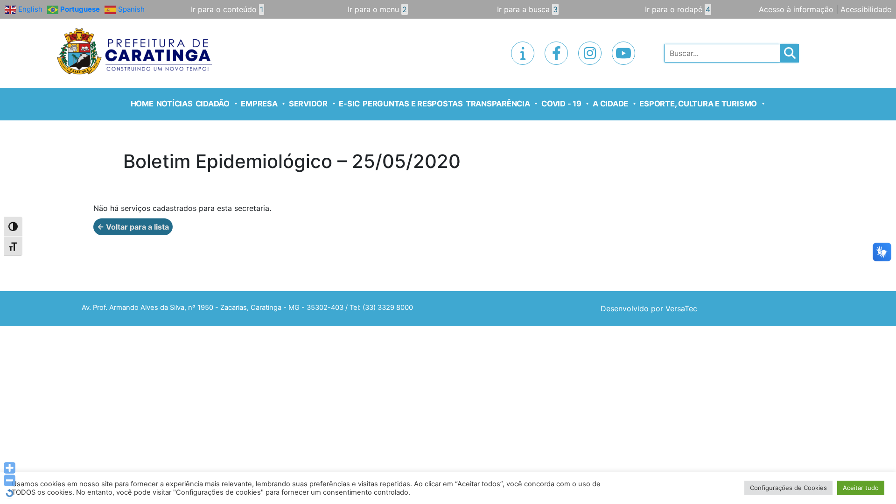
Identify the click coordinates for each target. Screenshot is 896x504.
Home (142, 103)
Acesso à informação (796, 9)
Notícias (174, 103)
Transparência (498, 103)
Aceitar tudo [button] (861, 487)
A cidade (610, 103)
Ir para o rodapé (677, 9)
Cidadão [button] (213, 103)
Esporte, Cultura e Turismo (698, 103)
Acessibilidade (865, 9)
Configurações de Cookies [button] (788, 487)
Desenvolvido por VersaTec (649, 308)
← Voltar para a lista (133, 226)
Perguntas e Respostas (413, 103)
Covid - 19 (561, 103)
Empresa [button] (259, 103)
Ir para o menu (377, 9)
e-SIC (349, 103)
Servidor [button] (308, 103)
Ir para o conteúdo (227, 9)
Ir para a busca (527, 9)
